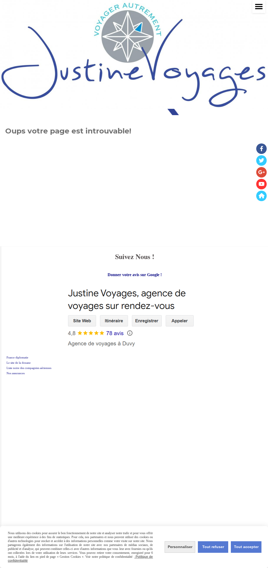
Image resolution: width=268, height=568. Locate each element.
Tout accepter (246, 547)
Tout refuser (213, 547)
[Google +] (261, 172)
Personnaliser (180, 547)
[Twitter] (261, 160)
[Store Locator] (261, 196)
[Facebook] (261, 148)
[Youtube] (261, 184)
